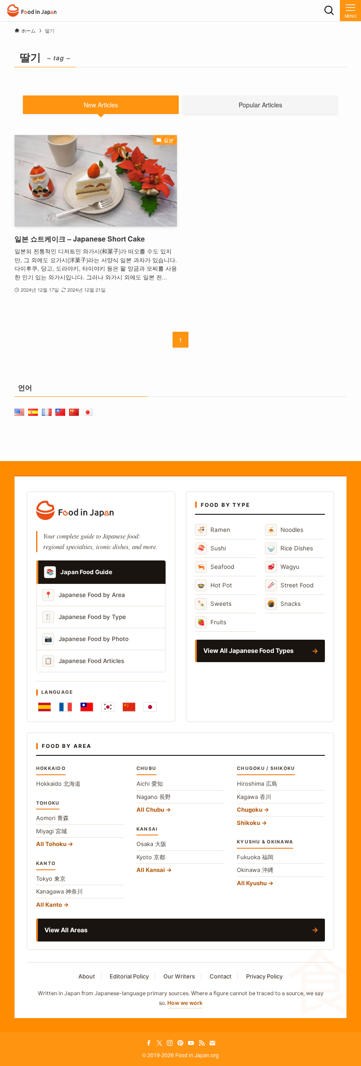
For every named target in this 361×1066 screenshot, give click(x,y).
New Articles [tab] (101, 104)
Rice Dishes (290, 548)
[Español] (44, 707)
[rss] (202, 1043)
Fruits (211, 622)
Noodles (285, 529)
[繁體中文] (86, 707)
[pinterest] (180, 1043)
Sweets (214, 603)
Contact (221, 976)
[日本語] (150, 707)
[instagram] (170, 1043)
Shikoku (248, 822)
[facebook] (149, 1043)
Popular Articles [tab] (260, 104)
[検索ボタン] (329, 10)
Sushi (211, 548)
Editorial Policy (129, 976)
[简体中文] (129, 707)
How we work (185, 1003)
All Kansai (150, 869)
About (86, 976)
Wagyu (283, 566)
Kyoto (150, 857)
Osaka (151, 843)
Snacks (284, 603)
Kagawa (254, 796)
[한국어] (107, 707)
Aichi (149, 783)
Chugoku (249, 809)
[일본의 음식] (31, 10)
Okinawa (255, 869)
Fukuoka (255, 857)
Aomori (52, 817)
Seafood (215, 566)
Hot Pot (214, 585)
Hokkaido (58, 783)
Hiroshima (257, 783)
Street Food (290, 585)
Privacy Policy (264, 976)
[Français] (65, 707)
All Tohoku (51, 843)
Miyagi (51, 831)
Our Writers (179, 976)
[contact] (212, 1043)
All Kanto (49, 904)
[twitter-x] (159, 1043)
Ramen (213, 529)
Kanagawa (59, 891)
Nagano (153, 796)
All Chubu (150, 809)
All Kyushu (252, 883)
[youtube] (191, 1043)
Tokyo (51, 878)
